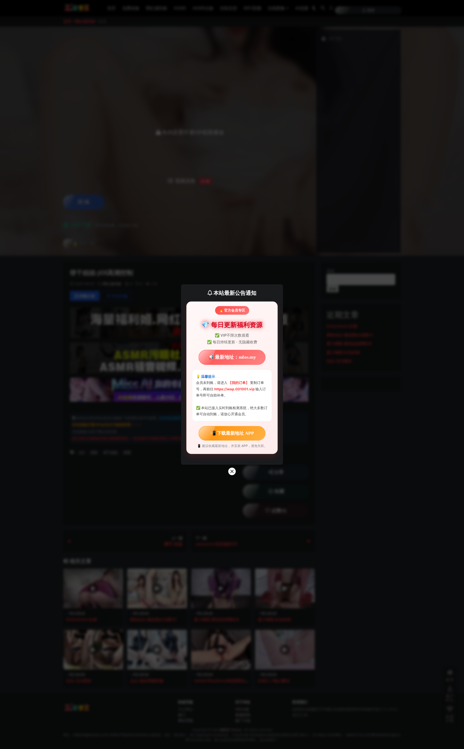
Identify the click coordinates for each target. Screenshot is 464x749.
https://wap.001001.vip (234, 389)
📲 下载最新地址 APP (232, 433)
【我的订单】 (238, 382)
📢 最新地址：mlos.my (232, 357)
